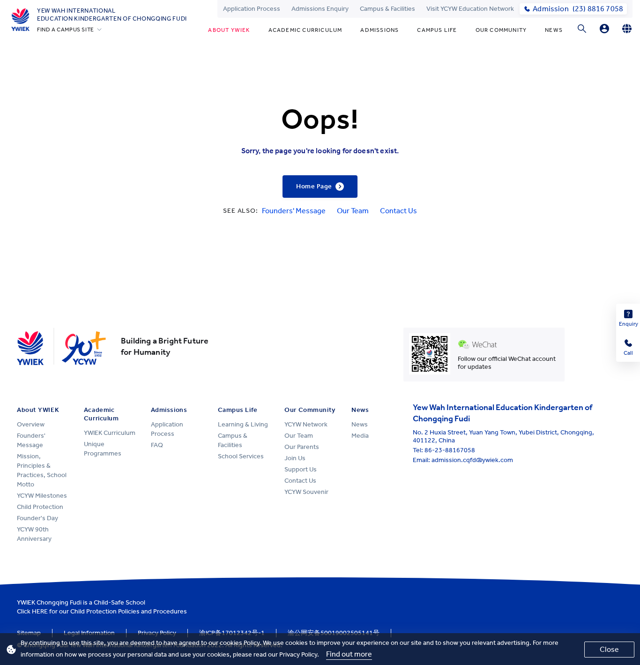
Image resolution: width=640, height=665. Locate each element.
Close (609, 649)
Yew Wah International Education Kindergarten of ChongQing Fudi (112, 14)
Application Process (251, 9)
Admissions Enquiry (320, 9)
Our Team (353, 210)
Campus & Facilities (387, 9)
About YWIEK (229, 30)
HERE (40, 611)
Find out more (349, 654)
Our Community (501, 30)
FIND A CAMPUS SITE (65, 29)
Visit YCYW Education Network (470, 9)
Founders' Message (294, 210)
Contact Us (398, 210)
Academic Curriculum (305, 30)
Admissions (379, 30)
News (554, 30)
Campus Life (437, 30)
